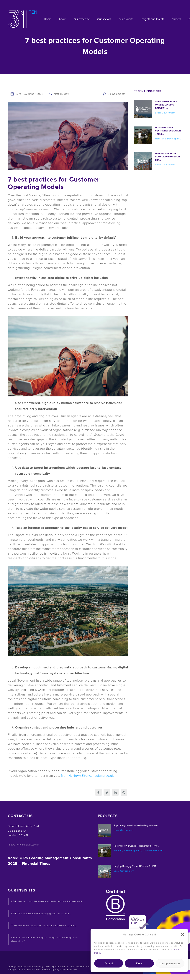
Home (47, 19)
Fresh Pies (72, 969)
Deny (139, 963)
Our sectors (104, 19)
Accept (108, 963)
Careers (176, 19)
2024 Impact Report (55, 966)
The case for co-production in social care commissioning (43, 925)
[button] (182, 934)
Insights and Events (152, 19)
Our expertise (82, 19)
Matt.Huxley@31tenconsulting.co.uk (87, 776)
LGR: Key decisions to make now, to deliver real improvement (46, 901)
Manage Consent (16, 969)
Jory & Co (60, 969)
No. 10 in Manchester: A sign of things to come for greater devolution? (44, 939)
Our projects (126, 19)
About (62, 19)
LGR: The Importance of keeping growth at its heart (41, 913)
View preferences (170, 963)
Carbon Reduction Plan (78, 966)
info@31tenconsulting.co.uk (23, 844)
